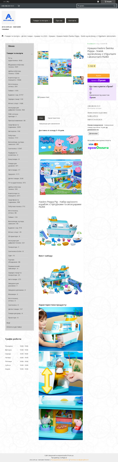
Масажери (12, 294)
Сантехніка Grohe (14, 251)
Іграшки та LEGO (40, 36)
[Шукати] (114, 6)
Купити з (94, 80)
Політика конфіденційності (79, 460)
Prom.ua (70, 455)
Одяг (10, 256)
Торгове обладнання (12, 261)
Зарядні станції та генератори (14, 274)
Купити (98, 75)
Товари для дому (14, 313)
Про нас (59, 20)
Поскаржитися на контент (60, 460)
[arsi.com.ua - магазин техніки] (8, 17)
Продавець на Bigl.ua (59, 458)
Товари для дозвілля (12, 164)
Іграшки (52, 36)
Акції (8, 323)
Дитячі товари (27, 36)
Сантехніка (12, 148)
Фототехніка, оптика (13, 85)
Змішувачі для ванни (16, 290)
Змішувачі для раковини (13, 284)
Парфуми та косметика (12, 154)
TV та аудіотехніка (13, 59)
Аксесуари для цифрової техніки (14, 109)
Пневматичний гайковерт (13, 267)
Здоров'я (11, 174)
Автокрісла (12, 131)
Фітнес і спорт (13, 103)
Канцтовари (12, 159)
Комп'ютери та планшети (13, 79)
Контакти (72, 20)
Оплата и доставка (14, 327)
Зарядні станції (13, 99)
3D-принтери (13, 236)
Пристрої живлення (15, 121)
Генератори (12, 247)
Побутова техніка (12, 136)
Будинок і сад (13, 95)
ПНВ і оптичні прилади (13, 115)
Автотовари (12, 170)
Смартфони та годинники (13, 126)
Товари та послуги (40, 20)
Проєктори (12, 318)
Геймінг (11, 91)
